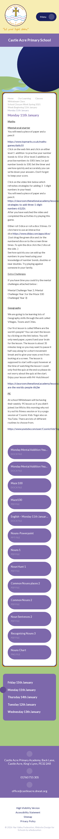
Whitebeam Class (16, 101)
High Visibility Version (28, 808)
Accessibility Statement (28, 812)
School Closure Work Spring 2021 (24, 104)
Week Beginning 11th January (22, 107)
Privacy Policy (28, 821)
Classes (39, 98)
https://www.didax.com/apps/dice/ (31, 233)
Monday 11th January (18, 110)
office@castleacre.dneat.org (29, 791)
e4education (35, 830)
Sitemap (28, 816)
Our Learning (24, 98)
